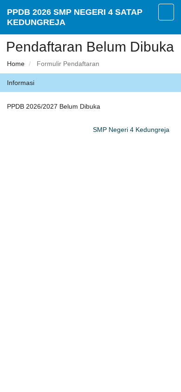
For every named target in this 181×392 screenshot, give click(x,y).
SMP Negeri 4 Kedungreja (131, 129)
